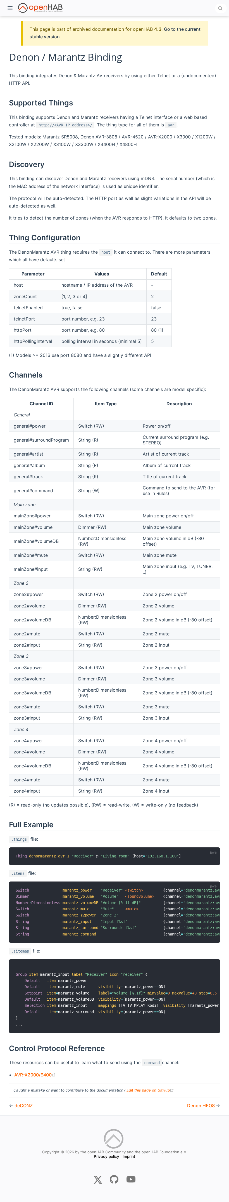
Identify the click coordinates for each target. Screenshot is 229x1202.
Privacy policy (106, 1156)
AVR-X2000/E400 (35, 1075)
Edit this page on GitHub (150, 1090)
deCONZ (24, 1105)
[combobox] (221, 8)
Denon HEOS (201, 1105)
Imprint (129, 1156)
